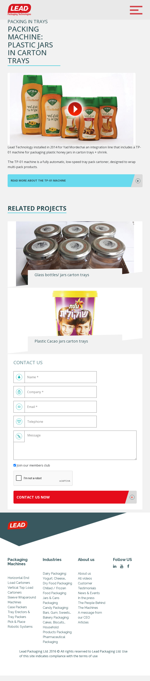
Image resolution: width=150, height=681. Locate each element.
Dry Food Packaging (57, 583)
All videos (85, 578)
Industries (52, 559)
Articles (83, 622)
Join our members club (33, 465)
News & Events (89, 593)
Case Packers (17, 607)
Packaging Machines (18, 561)
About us (86, 559)
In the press (86, 598)
